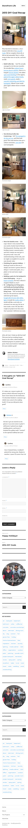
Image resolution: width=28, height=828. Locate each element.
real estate (18, 656)
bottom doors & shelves (11, 70)
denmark (11, 630)
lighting (5, 647)
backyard (9, 621)
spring (19, 660)
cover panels (11, 79)
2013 (3, 367)
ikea (19, 640)
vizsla (9, 666)
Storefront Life (9, 6)
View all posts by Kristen (14, 359)
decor (4, 630)
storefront (6, 663)
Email (4, 508)
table (12, 663)
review (5, 660)
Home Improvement (9, 640)
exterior (13, 634)
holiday (14, 637)
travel (4, 666)
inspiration (6, 643)
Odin (21, 647)
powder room (19, 653)
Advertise (5, 818)
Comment (5, 477)
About (4, 811)
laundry (20, 643)
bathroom (6, 624)
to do (14, 367)
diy (4, 634)
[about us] (14, 574)
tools (22, 663)
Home (4, 807)
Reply (4, 408)
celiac (12, 624)
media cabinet (19, 300)
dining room (19, 630)
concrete (5, 627)
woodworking (7, 669)
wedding (16, 666)
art (4, 621)
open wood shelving (10, 75)
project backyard (8, 656)
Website (4, 515)
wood (22, 666)
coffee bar (19, 624)
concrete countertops (17, 627)
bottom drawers (14, 72)
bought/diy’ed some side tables (13, 298)
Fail (18, 634)
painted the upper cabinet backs (13, 77)
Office (4, 650)
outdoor (20, 650)
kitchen (7, 367)
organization (12, 650)
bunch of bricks (8, 280)
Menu (23, 5)
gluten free (6, 637)
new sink (18, 142)
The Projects (6, 814)
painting (10, 653)
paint (4, 653)
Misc (21, 365)
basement (17, 621)
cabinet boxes (19, 68)
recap (10, 367)
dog (7, 634)
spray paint (12, 660)
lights (5, 300)
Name (4, 500)
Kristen (6, 365)
